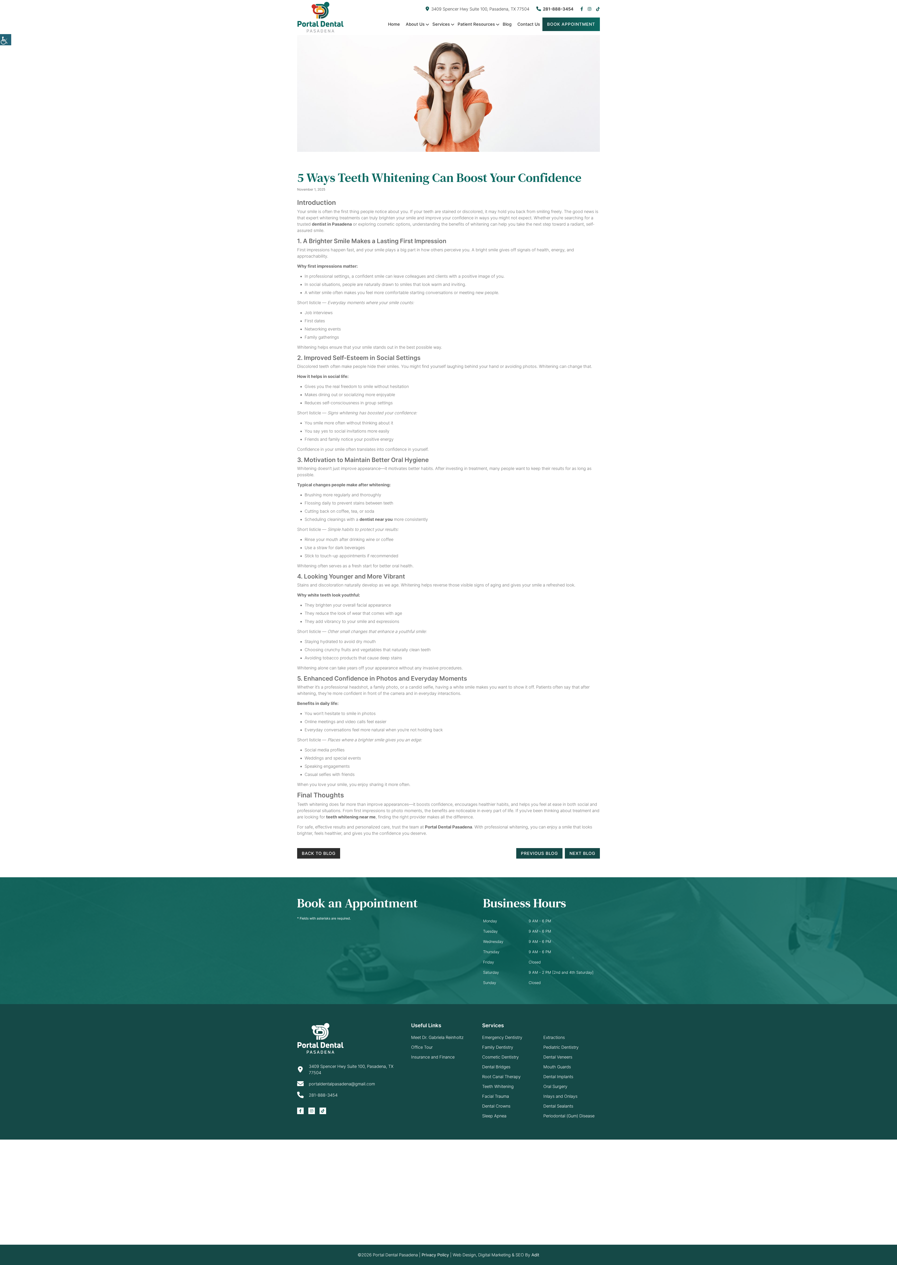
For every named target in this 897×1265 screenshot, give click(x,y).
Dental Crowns (496, 1106)
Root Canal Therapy (501, 1076)
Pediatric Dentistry (561, 1047)
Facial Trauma (495, 1096)
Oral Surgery (555, 1086)
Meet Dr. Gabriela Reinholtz (437, 1037)
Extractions (554, 1037)
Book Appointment (571, 24)
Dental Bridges (496, 1066)
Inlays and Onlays (560, 1096)
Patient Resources (476, 24)
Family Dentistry (497, 1047)
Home (394, 24)
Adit (535, 1254)
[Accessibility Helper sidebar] (5, 39)
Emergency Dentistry (502, 1037)
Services (441, 24)
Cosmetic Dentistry (500, 1057)
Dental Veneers (557, 1057)
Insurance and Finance (433, 1057)
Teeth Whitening (498, 1086)
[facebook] (581, 9)
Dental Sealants (558, 1106)
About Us (415, 24)
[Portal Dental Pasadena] (320, 17)
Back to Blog (318, 853)
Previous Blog (539, 853)
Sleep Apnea (494, 1115)
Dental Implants (558, 1076)
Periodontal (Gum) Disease (568, 1115)
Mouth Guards (557, 1066)
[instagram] (589, 9)
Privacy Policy (435, 1254)
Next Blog (582, 853)
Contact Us (528, 24)
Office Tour (422, 1047)
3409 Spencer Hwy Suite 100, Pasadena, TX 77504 (480, 9)
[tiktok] (598, 9)
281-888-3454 (558, 9)
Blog (507, 24)
